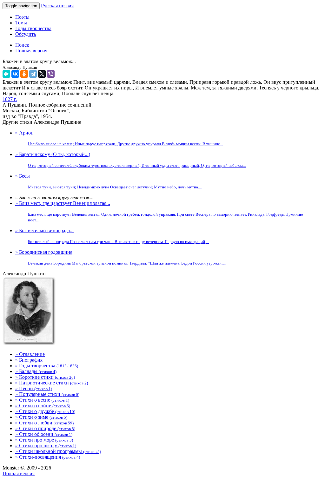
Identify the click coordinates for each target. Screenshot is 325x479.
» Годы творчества (46, 365)
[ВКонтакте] (15, 74)
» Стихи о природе (45, 428)
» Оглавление (30, 354)
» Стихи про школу (45, 445)
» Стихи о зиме (41, 417)
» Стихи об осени (43, 434)
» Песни (33, 388)
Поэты (22, 17)
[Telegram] (33, 74)
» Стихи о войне (42, 405)
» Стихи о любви (44, 422)
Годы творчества (33, 28)
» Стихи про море (44, 440)
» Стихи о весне (42, 400)
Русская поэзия (57, 5)
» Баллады (35, 371)
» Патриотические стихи (51, 382)
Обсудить (25, 34)
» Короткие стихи (45, 377)
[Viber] (51, 74)
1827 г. (10, 99)
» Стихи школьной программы (58, 451)
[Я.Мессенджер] (6, 74)
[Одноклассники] (24, 74)
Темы (21, 22)
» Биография (29, 360)
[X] (42, 74)
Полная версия (19, 473)
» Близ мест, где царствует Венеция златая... (159, 211)
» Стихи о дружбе (45, 411)
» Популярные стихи (47, 394)
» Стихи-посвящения (47, 457)
